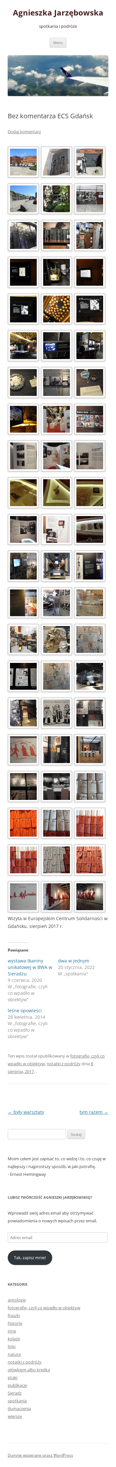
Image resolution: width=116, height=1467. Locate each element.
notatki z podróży (64, 1064)
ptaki (12, 1377)
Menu (58, 42)
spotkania (17, 1401)
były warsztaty (26, 1112)
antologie (17, 1300)
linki (11, 1346)
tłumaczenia (19, 1408)
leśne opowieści (25, 1010)
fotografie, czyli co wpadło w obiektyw (44, 1308)
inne (12, 1331)
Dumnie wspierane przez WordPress (40, 1455)
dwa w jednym (73, 961)
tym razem (94, 1112)
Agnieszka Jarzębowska (58, 13)
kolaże (14, 1339)
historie (15, 1323)
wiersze (15, 1416)
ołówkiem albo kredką (29, 1370)
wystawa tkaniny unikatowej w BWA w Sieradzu (30, 967)
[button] (24, 163)
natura (14, 1354)
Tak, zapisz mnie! (30, 1257)
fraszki (14, 1315)
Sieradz (15, 1393)
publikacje (17, 1385)
